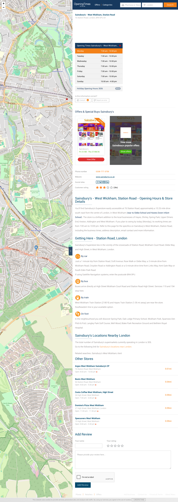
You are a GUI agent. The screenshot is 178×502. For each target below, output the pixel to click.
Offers (97, 5)
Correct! (84, 100)
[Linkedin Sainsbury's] (107, 182)
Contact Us (142, 494)
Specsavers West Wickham (87, 418)
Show (118, 88)
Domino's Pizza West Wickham (89, 405)
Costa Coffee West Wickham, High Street (94, 392)
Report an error (101, 100)
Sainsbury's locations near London (115, 346)
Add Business (129, 494)
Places (78, 494)
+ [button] (3, 3)
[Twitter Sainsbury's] (100, 182)
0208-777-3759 (102, 171)
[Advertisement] (125, 34)
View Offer (91, 159)
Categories (107, 5)
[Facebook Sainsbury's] (97, 182)
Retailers (88, 494)
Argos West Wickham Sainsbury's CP (92, 366)
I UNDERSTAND (139, 500)
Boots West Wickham (85, 379)
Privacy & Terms (156, 494)
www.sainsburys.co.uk (105, 177)
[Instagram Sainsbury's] (104, 182)
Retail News (170, 494)
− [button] (3, 7)
